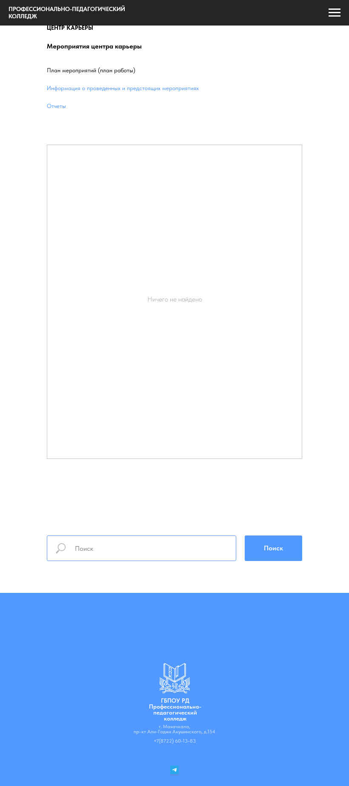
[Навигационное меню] (334, 13)
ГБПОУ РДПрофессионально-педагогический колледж (175, 709)
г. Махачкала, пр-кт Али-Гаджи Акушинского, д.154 (174, 729)
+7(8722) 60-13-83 (175, 741)
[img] (175, 678)
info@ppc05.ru (174, 750)
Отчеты (56, 106)
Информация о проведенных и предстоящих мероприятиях (123, 88)
